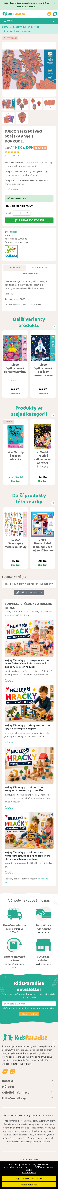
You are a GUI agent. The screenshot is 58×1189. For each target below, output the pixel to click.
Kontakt (7, 1080)
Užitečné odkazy (14, 1098)
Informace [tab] (14, 267)
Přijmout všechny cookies (29, 1178)
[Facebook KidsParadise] (5, 1071)
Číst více (9, 680)
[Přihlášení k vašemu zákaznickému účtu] (49, 14)
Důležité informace (15, 1092)
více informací (47, 1115)
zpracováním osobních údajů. (42, 1008)
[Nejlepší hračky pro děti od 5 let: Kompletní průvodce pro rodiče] (29, 765)
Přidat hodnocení (29, 592)
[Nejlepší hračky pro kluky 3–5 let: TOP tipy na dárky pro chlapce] (29, 703)
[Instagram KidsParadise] (12, 1071)
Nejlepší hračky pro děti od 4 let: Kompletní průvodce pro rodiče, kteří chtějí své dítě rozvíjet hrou (27, 855)
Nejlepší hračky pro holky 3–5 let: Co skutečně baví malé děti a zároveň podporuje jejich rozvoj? (27, 663)
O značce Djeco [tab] (29, 273)
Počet (8, 213)
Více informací (29, 1172)
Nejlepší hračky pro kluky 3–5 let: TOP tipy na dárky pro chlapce (27, 726)
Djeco (15, 232)
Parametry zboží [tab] (40, 267)
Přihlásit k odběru (29, 1014)
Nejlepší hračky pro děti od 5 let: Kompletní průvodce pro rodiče (24, 788)
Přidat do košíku (29, 220)
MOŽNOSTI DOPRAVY (19, 206)
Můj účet (8, 1086)
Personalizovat (29, 1184)
